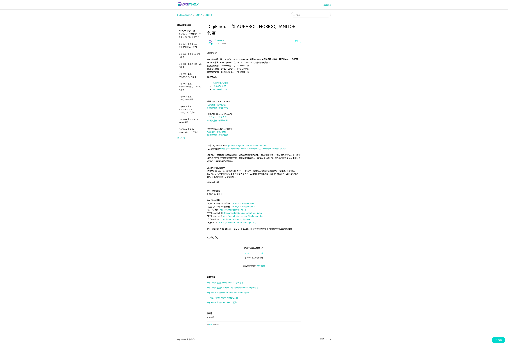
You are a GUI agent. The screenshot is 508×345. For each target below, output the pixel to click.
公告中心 (198, 15)
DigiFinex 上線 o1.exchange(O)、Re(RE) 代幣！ (190, 86)
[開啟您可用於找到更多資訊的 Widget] (498, 340)
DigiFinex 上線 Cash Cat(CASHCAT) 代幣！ (189, 45)
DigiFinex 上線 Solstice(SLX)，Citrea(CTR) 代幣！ (187, 109)
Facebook (209, 237)
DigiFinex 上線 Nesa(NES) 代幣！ (190, 65)
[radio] (247, 253)
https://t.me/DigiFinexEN (243, 206)
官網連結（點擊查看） (217, 104)
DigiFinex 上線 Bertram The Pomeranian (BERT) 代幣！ (232, 287)
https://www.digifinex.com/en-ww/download (246, 145)
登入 (210, 324)
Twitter (212, 237)
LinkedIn (216, 237)
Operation (219, 40)
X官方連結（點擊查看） (217, 117)
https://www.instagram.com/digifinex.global (243, 216)
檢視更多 (181, 138)
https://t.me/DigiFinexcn (243, 203)
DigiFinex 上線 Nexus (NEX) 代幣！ (188, 121)
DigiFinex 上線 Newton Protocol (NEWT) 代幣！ (229, 292)
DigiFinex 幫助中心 (184, 15)
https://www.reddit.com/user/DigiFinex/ (237, 222)
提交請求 (327, 5)
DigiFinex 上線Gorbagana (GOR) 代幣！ (225, 282)
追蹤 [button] (296, 41)
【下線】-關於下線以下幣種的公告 (222, 297)
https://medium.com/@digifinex (235, 219)
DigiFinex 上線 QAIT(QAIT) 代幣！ (187, 98)
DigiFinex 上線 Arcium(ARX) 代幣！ (187, 75)
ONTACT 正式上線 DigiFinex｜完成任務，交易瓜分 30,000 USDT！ (190, 34)
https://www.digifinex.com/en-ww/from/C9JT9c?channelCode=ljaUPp (253, 148)
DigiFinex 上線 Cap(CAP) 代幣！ (190, 55)
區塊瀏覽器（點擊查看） (218, 108)
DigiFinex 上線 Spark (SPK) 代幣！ (223, 302)
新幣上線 (208, 15)
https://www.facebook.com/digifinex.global (242, 213)
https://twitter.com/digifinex (233, 210)
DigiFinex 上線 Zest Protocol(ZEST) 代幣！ (189, 131)
